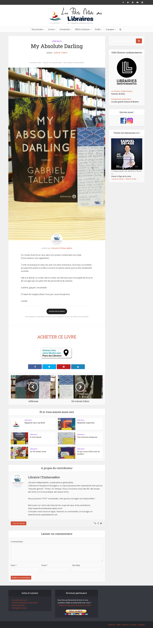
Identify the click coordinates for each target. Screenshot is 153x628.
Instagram (141, 625)
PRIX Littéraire (82, 29)
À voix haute (35, 437)
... (56, 59)
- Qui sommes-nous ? (19, 600)
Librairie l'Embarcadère (75, 62)
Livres (51, 29)
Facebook (111, 625)
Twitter (118, 625)
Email (44, 565)
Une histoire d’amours (87, 437)
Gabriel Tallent (60, 52)
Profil (97, 29)
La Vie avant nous (38, 451)
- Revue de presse (18, 605)
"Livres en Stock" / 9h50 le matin (123, 179)
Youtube (133, 625)
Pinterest (125, 625)
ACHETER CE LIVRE (56, 336)
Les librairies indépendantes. (122, 91)
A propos (110, 29)
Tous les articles (18, 523)
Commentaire (17, 541)
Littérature (57, 41)
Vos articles (37, 29)
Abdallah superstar (86, 422)
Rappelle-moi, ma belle (35, 422)
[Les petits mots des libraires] (76, 16)
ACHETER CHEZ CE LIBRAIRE (57, 311)
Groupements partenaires (121, 99)
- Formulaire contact (19, 608)
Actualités (65, 29)
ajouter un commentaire (52, 62)
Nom (14, 565)
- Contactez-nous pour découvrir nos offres (74, 605)
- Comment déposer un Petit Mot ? (24, 603)
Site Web (76, 565)
